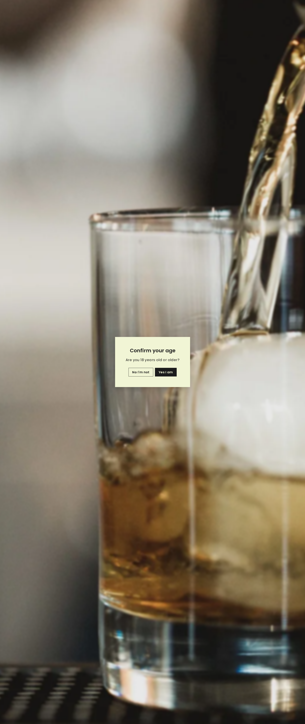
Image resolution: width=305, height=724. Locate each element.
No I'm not (140, 372)
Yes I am (166, 372)
